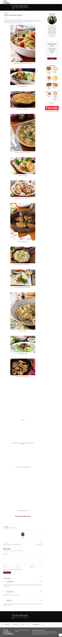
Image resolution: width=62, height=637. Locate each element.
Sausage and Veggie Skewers (49, 87)
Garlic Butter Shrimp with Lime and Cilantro (23, 198)
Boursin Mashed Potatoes (55, 71)
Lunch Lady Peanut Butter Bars (49, 95)
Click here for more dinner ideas (22, 516)
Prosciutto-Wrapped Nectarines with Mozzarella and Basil (55, 97)
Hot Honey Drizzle (39, 544)
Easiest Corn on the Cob (55, 80)
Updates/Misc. (6, 13)
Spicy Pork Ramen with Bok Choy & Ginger (22, 152)
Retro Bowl (8, 600)
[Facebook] (33, 624)
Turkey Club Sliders (49, 80)
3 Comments (6, 17)
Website (32, 566)
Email (18, 566)
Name (5, 566)
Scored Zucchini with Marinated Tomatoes (49, 72)
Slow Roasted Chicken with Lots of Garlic (23, 376)
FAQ (28, 624)
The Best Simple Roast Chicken (22, 510)
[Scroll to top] (60, 633)
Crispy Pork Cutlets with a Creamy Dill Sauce (23, 287)
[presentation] (49, 68)
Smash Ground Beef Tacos (55, 87)
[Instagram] (36, 624)
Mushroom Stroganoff (23, 330)
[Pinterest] (38, 624)
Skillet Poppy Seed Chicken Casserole (22, 109)
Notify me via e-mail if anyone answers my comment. (13, 569)
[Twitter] (34, 624)
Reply (41, 581)
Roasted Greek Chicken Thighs (22, 241)
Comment (6, 553)
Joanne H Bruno (9, 581)
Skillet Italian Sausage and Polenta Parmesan (23, 264)
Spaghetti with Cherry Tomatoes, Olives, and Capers (23, 63)
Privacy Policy (15, 624)
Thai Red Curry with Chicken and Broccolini (22, 467)
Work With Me (7, 624)
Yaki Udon (23, 420)
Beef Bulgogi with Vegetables (23, 86)
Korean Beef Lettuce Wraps (23, 353)
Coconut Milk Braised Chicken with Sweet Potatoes (12, 544)
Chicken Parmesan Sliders (22, 175)
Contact (22, 624)
